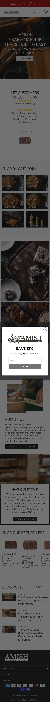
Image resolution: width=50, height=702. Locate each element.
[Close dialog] (45, 329)
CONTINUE (25, 366)
